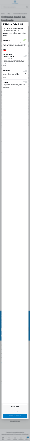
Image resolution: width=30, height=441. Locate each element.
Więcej (4, 49)
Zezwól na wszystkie (15, 415)
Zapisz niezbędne (15, 411)
